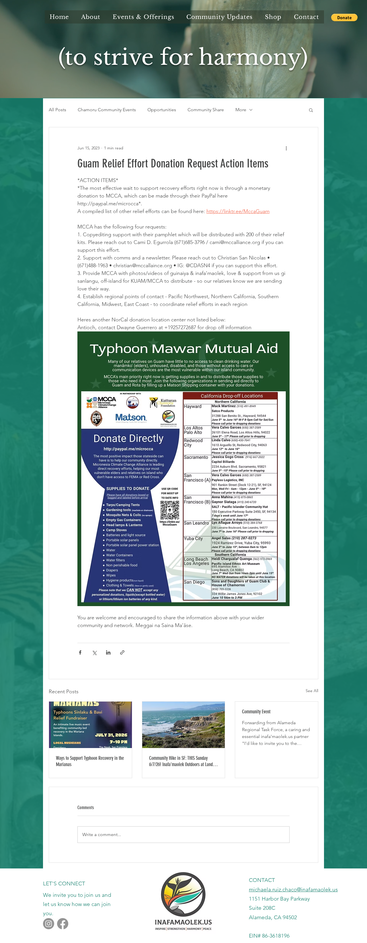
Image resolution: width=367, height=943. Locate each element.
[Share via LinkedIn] (108, 652)
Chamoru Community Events (107, 109)
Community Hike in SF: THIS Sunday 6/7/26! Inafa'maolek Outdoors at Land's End (182, 761)
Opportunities (161, 109)
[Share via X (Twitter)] (94, 652)
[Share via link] (122, 652)
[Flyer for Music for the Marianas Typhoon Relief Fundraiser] (90, 725)
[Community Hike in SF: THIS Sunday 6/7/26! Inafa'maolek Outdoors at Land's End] (183, 725)
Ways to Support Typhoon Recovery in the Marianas (90, 761)
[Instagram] (48, 923)
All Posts (57, 109)
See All (312, 690)
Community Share (206, 109)
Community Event (256, 711)
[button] (344, 17)
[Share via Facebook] (80, 652)
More (240, 109)
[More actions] (286, 148)
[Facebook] (62, 923)
